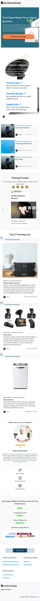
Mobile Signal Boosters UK (11, 561)
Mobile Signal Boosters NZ (11, 564)
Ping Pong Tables (8, 574)
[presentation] (2, 209)
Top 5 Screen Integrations (17, 65)
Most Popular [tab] (20, 550)
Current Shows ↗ (16, 93)
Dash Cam (26, 561)
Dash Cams (7, 335)
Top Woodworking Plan (22, 128)
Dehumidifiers (8, 400)
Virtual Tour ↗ (14, 82)
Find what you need (18, 36)
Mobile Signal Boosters (11, 283)
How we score (6, 589)
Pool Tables (6, 578)
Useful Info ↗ (13, 104)
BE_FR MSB (19, 159)
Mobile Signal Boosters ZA (23, 143)
